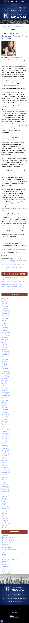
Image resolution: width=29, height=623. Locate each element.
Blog (22, 26)
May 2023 (4, 364)
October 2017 (5, 474)
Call (8, 1)
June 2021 (4, 404)
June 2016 (4, 500)
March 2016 (4, 505)
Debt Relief (4, 545)
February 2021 (5, 411)
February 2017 (5, 486)
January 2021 (4, 412)
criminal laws (14, 68)
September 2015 (5, 510)
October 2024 (5, 335)
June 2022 (4, 383)
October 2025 (5, 315)
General (3, 557)
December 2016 (5, 489)
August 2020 (4, 421)
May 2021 (3, 406)
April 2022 (4, 387)
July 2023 (3, 361)
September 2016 (5, 494)
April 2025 (4, 325)
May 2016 (4, 501)
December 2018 (5, 450)
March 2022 (4, 388)
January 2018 (5, 469)
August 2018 (4, 457)
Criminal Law (5, 544)
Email (12, 1)
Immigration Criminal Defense (9, 559)
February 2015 (5, 520)
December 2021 (5, 394)
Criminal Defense (5, 28)
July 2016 (3, 498)
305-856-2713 (21, 8)
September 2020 (5, 419)
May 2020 (4, 426)
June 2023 (4, 363)
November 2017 (5, 472)
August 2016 (4, 496)
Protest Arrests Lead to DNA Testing (11, 286)
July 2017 (3, 479)
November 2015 (5, 508)
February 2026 (5, 308)
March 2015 (4, 518)
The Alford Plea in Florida (8, 289)
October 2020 (5, 417)
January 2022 (5, 392)
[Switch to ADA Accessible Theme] (1, 621)
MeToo (5, 260)
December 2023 (5, 352)
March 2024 (4, 347)
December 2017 (5, 470)
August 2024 (4, 339)
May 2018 (4, 462)
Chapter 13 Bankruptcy (7, 539)
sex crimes (4, 564)
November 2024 (5, 334)
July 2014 (3, 527)
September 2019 (5, 436)
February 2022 (5, 390)
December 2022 (5, 373)
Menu (22, 1)
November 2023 (5, 354)
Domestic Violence (6, 547)
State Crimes (4, 568)
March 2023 (4, 368)
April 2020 (4, 428)
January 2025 (5, 330)
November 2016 (5, 491)
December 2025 (5, 311)
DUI (2, 552)
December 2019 (5, 433)
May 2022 (4, 385)
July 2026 (3, 300)
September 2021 (5, 399)
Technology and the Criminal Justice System (13, 281)
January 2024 (5, 351)
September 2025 (5, 317)
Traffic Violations (6, 571)
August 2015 (4, 512)
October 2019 (5, 435)
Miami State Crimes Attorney (14, 260)
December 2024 (5, 332)
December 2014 (5, 523)
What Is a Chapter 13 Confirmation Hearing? (13, 264)
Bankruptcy (4, 535)
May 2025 (4, 323)
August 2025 (4, 318)
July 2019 (3, 440)
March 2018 (4, 465)
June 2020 (4, 424)
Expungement (5, 554)
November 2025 (5, 313)
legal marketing (21, 620)
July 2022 (3, 382)
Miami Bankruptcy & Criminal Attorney (11, 26)
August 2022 (4, 380)
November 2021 (5, 395)
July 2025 (3, 320)
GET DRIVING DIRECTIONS (16, 601)
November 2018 (5, 452)
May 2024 (4, 344)
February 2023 (5, 370)
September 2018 (5, 455)
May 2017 (3, 482)
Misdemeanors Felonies (7, 563)
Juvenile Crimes (5, 561)
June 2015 (4, 513)
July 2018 (3, 459)
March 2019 (4, 445)
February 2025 (5, 329)
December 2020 (5, 414)
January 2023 (5, 371)
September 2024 (5, 337)
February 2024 (5, 349)
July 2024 (3, 341)
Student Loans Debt (6, 569)
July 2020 (4, 423)
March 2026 (4, 306)
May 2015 (4, 515)
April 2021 (4, 407)
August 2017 (4, 477)
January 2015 (5, 522)
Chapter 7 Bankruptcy (7, 540)
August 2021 (4, 400)
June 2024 (4, 342)
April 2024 (4, 346)
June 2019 (4, 441)
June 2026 (4, 301)
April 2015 (4, 517)
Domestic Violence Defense (8, 549)
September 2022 (5, 378)
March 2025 (4, 327)
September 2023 (5, 358)
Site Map (11, 607)
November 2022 (5, 375)
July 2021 (3, 402)
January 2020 (5, 431)
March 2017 (4, 484)
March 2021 (4, 409)
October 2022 (5, 376)
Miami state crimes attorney (8, 228)
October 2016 (5, 493)
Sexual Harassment (6, 566)
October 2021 (5, 397)
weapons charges (6, 573)
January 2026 (5, 310)
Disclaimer (17, 607)
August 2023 (4, 359)
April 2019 (4, 443)
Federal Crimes (5, 556)
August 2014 (4, 525)
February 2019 (5, 447)
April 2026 (4, 305)
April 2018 (4, 464)
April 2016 (4, 503)
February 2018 (5, 467)
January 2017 (4, 488)
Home (4, 1)
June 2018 (4, 460)
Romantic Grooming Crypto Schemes (11, 284)
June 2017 (4, 481)
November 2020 (5, 416)
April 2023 (4, 366)
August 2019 (4, 438)
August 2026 (4, 298)
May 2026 (4, 303)
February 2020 (5, 429)
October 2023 (5, 356)
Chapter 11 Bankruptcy (7, 537)
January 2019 (5, 448)
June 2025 (4, 322)
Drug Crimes (4, 551)
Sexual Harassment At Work (16, 261)
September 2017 (5, 476)
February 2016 (5, 506)
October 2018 (5, 453)
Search (16, 1)
